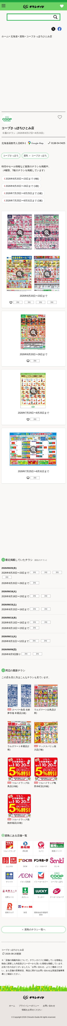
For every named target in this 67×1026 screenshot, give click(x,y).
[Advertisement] (33, 75)
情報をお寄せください (32, 1010)
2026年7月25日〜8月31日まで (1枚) (24, 200)
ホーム (5, 36)
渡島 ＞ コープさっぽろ (35, 155)
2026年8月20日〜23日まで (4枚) (22, 178)
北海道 (14, 36)
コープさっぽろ (10, 155)
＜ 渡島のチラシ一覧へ (33, 929)
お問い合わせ (49, 1006)
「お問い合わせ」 (38, 967)
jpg (18, 302)
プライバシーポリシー (29, 1006)
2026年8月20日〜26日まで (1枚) (22, 186)
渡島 (22, 36)
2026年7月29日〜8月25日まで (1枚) (24, 193)
